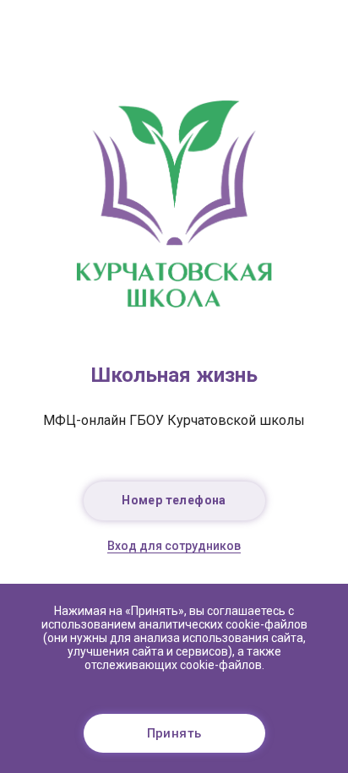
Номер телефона (174, 500)
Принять (174, 733)
